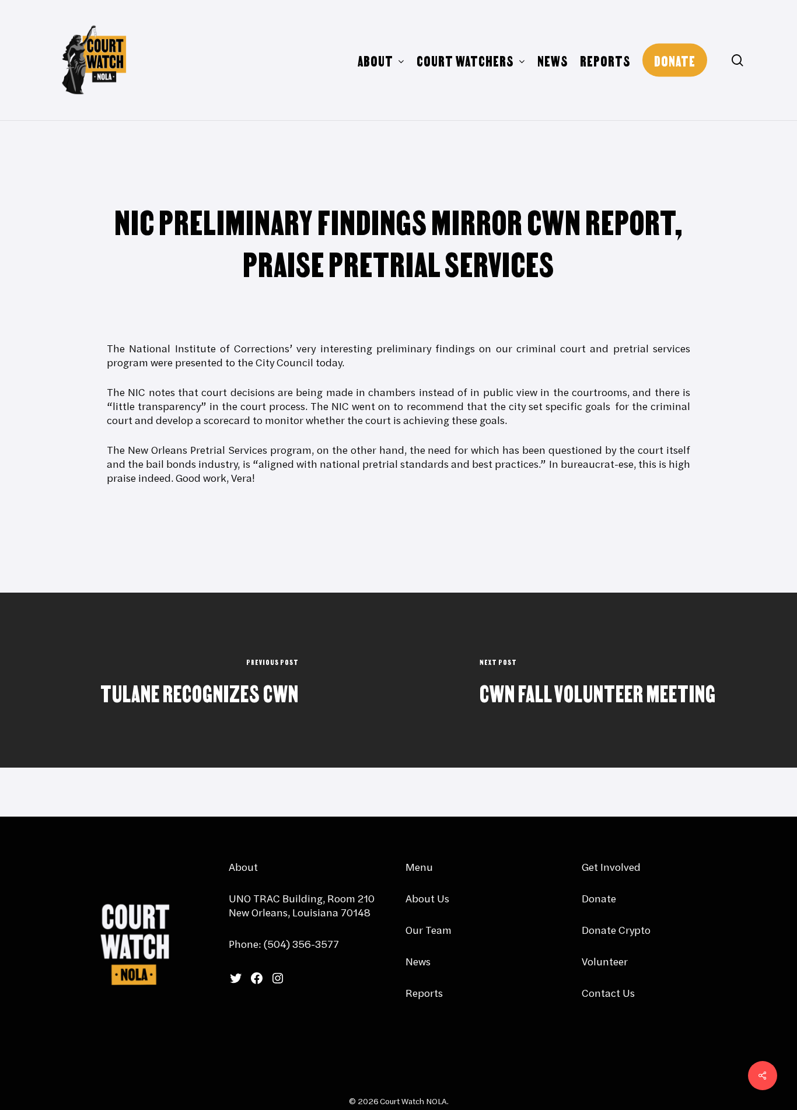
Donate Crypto (616, 930)
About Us (427, 898)
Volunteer (605, 961)
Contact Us (608, 993)
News (418, 961)
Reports (424, 993)
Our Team (429, 930)
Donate (599, 898)
